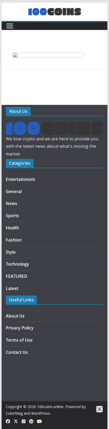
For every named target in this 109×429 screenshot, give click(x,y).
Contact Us (17, 352)
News (11, 203)
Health (12, 228)
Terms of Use (19, 340)
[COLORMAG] (54, 125)
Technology (17, 264)
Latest (12, 288)
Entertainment (20, 179)
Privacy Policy (20, 328)
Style (11, 252)
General (14, 191)
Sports (12, 215)
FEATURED (16, 276)
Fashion (14, 240)
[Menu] (10, 26)
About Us (15, 316)
